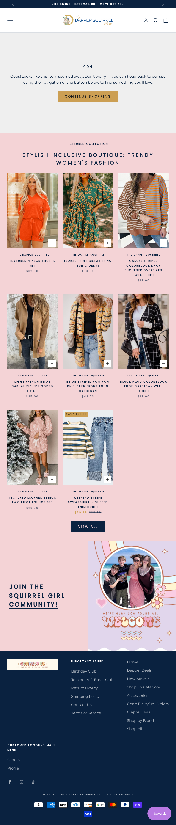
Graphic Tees (138, 712)
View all (88, 526)
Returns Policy (84, 688)
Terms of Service (86, 713)
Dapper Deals (139, 670)
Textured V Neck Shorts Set (32, 263)
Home (132, 662)
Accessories (137, 695)
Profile (13, 768)
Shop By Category (143, 687)
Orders (13, 760)
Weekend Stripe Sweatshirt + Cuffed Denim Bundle (88, 502)
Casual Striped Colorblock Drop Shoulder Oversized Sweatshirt (144, 268)
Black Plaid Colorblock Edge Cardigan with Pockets (143, 386)
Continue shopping (88, 96)
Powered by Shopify (115, 794)
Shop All (134, 729)
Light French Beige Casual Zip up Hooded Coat (32, 386)
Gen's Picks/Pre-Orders (148, 704)
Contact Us (81, 705)
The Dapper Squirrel (32, 255)
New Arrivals (138, 679)
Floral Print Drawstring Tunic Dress (88, 263)
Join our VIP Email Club (92, 680)
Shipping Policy (85, 696)
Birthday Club (83, 671)
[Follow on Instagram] (21, 782)
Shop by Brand (140, 720)
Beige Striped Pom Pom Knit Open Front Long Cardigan (88, 386)
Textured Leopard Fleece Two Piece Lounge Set (32, 500)
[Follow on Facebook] (9, 782)
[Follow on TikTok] (33, 782)
